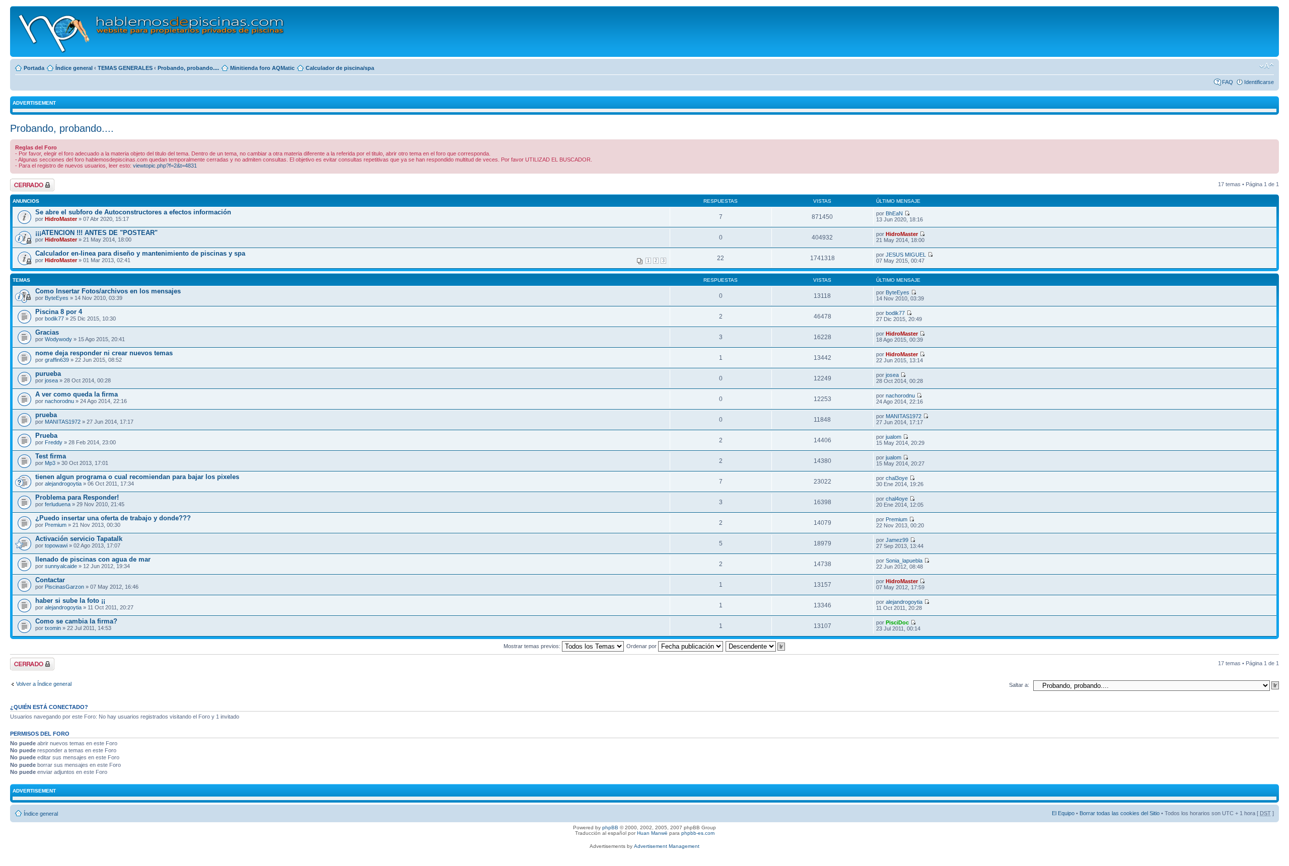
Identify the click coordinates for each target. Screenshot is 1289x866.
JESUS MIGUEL (906, 255)
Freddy (53, 442)
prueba (46, 415)
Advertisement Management (666, 846)
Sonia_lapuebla (904, 561)
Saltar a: (1019, 685)
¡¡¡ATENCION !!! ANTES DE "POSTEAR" (96, 233)
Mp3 (50, 463)
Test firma (50, 456)
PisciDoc (897, 622)
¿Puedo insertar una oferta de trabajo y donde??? (113, 518)
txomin (53, 628)
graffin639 (57, 360)
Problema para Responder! (77, 497)
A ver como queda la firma (76, 394)
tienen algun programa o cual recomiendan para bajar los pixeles (137, 477)
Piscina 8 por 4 (58, 312)
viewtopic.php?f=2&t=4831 (165, 166)
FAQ (1227, 82)
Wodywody (58, 339)
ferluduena (57, 504)
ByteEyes (56, 298)
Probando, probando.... (188, 68)
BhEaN (894, 213)
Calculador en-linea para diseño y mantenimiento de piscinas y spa (140, 253)
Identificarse (1259, 82)
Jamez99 (897, 540)
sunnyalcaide (61, 566)
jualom (893, 437)
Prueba (46, 435)
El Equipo (1063, 813)
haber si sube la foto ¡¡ (70, 600)
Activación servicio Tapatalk (78, 538)
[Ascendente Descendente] (756, 646)
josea (51, 380)
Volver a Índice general (43, 684)
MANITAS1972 (63, 422)
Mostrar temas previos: (533, 646)
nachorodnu (59, 401)
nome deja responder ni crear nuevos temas (104, 353)
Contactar (50, 580)
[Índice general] (152, 31)
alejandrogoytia (63, 484)
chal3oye (897, 478)
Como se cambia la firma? (76, 621)
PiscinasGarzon (64, 587)
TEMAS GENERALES (125, 68)
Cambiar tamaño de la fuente (1266, 65)
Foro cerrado (26, 182)
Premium (55, 525)
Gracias (47, 332)
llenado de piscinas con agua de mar (93, 559)
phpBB (610, 827)
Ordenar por (642, 646)
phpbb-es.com (697, 833)
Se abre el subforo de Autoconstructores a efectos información (133, 212)
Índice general (74, 68)
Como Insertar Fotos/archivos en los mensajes (108, 291)
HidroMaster (61, 219)
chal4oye (897, 499)
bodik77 (54, 319)
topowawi (56, 545)
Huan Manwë (652, 833)
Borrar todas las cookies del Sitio (1120, 813)
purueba (48, 373)
